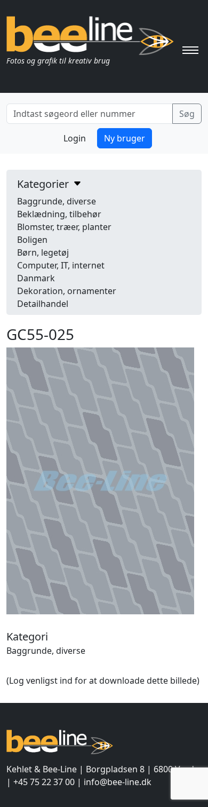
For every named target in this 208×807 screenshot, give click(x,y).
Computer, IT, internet (61, 265)
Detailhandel (42, 304)
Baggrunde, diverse (56, 201)
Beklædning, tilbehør (59, 214)
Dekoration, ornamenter (66, 291)
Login (74, 138)
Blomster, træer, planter (64, 227)
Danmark (36, 278)
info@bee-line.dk (117, 782)
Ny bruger (124, 138)
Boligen (32, 240)
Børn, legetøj (43, 252)
